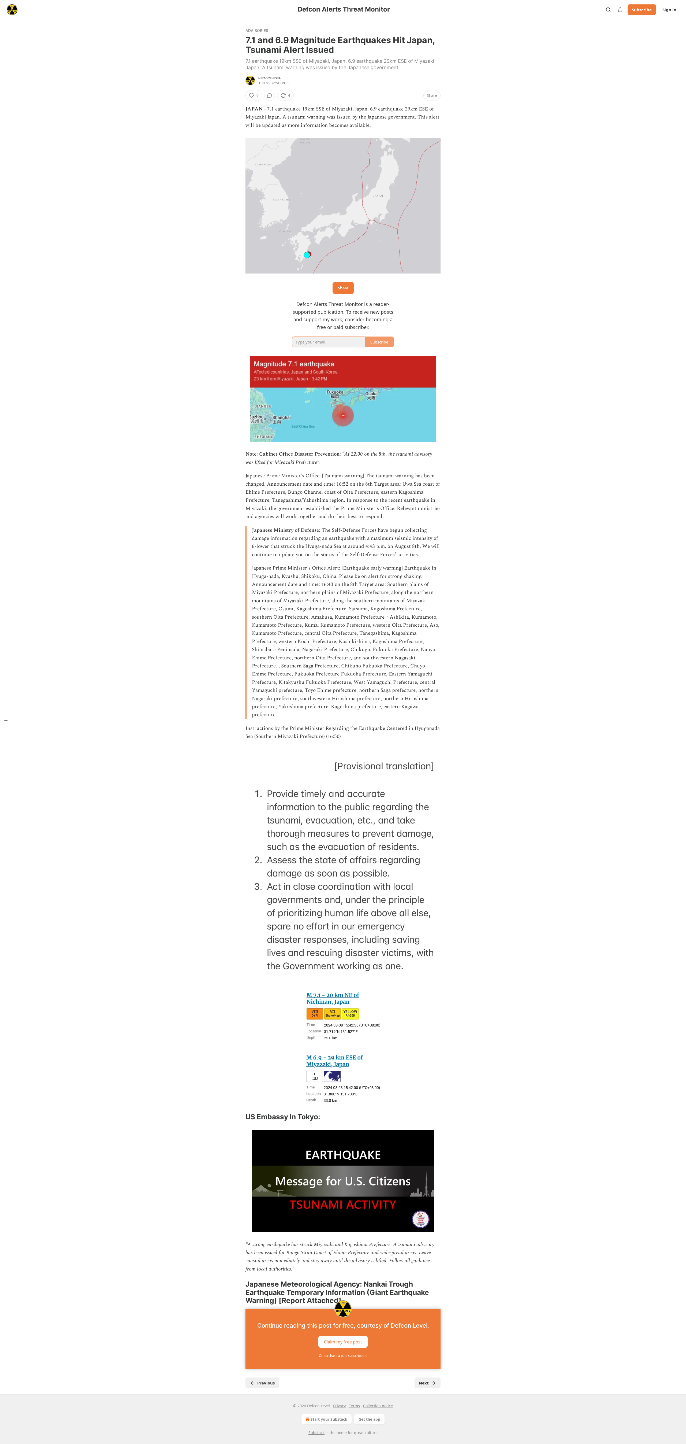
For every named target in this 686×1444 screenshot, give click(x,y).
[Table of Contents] (6, 722)
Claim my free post (343, 1342)
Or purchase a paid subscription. (343, 1355)
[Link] (238, 1117)
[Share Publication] (620, 9)
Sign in (669, 9)
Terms (354, 1405)
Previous (266, 1383)
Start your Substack (329, 1419)
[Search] (608, 9)
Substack (316, 1432)
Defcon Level (269, 78)
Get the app (369, 1419)
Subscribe (642, 9)
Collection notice (378, 1405)
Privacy (339, 1405)
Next (424, 1383)
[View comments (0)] (269, 95)
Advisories (256, 30)
